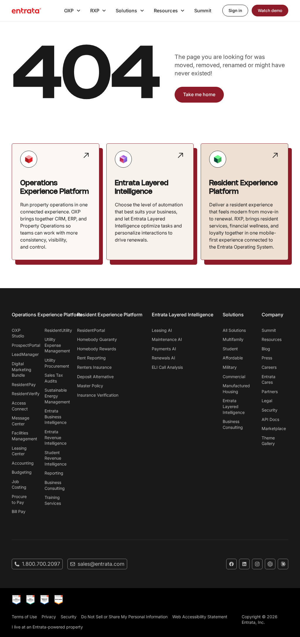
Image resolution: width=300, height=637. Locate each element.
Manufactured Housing (236, 388)
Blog (266, 348)
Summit (202, 10)
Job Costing (19, 484)
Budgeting (22, 472)
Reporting (54, 472)
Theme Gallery (268, 440)
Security (269, 409)
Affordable (233, 357)
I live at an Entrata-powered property (47, 626)
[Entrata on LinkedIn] (244, 564)
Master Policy (90, 385)
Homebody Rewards (96, 348)
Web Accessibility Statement (199, 616)
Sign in (235, 10)
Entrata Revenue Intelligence (55, 437)
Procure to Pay (19, 499)
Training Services (53, 500)
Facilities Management (22, 435)
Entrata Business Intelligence (55, 416)
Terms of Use (24, 616)
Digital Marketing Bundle (21, 369)
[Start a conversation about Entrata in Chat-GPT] (270, 564)
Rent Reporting (91, 357)
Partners (270, 391)
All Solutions (234, 330)
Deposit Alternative (95, 376)
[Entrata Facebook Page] (231, 564)
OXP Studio (18, 333)
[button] (72, 10)
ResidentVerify (22, 393)
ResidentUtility (55, 330)
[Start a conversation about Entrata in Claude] (283, 564)
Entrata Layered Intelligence (234, 406)
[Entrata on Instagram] (257, 564)
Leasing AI (162, 330)
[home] (26, 10)
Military (230, 367)
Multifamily (233, 339)
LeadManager (22, 354)
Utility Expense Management (55, 345)
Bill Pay (18, 511)
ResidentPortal (91, 330)
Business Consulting (55, 485)
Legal (267, 400)
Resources (272, 339)
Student (230, 348)
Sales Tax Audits (54, 378)
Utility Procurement (55, 363)
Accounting (22, 463)
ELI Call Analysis (167, 367)
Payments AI (164, 348)
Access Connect (20, 405)
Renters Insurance (94, 367)
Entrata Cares (268, 379)
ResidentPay (22, 384)
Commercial (234, 376)
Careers (269, 367)
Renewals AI (163, 357)
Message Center (20, 420)
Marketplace (274, 428)
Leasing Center (19, 451)
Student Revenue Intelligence (55, 458)
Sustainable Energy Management (55, 396)
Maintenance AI (167, 339)
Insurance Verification (97, 395)
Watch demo (270, 10)
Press (267, 357)
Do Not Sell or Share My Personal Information (124, 616)
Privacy (49, 616)
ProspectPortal (22, 345)
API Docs (270, 419)
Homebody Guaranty (97, 339)
